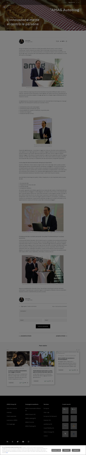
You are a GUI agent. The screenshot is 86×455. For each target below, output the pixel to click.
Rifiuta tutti (66, 450)
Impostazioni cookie (56, 450)
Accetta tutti (76, 450)
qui (7, 452)
